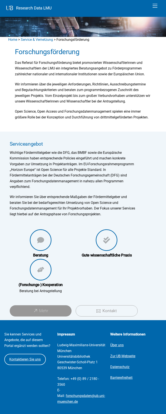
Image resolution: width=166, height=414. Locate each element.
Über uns (117, 345)
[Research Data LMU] (29, 11)
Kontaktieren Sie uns (25, 359)
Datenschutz (119, 367)
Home (12, 40)
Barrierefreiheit (121, 378)
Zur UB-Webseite (122, 356)
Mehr (43, 310)
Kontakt (109, 310)
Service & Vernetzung (37, 40)
